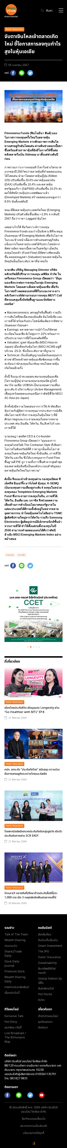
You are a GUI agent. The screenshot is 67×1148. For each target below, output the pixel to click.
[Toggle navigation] (61, 10)
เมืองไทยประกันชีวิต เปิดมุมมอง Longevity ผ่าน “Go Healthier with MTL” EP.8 (31, 710)
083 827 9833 (18, 1078)
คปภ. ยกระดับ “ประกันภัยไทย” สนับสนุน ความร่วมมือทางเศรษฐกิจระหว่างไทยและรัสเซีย (32, 771)
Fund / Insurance (14, 29)
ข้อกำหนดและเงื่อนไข (33, 1119)
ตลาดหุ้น (21, 555)
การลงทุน (10, 555)
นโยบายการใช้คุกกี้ (33, 1133)
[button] (28, 647)
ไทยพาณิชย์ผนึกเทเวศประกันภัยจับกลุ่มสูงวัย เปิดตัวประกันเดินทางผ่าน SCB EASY (33, 833)
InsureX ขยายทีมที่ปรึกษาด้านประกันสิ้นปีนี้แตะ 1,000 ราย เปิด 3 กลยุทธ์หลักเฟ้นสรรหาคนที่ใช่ (31, 895)
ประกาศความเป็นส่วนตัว (33, 1126)
